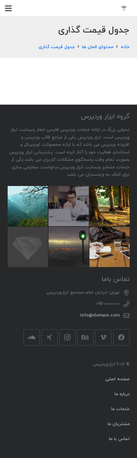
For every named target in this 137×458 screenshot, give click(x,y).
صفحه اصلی (117, 379)
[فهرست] (8, 8)
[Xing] (49, 337)
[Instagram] (67, 337)
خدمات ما (120, 409)
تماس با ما (119, 439)
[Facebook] (121, 337)
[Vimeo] (103, 337)
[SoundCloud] (31, 337)
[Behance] (85, 337)
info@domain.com (100, 315)
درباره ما (122, 394)
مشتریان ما (118, 424)
